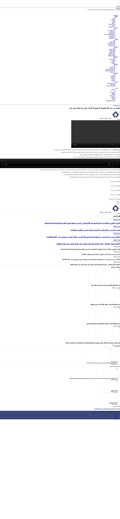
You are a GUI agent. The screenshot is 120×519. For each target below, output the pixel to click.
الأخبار (116, 16)
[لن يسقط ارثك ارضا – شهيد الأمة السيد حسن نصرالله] (108, 301)
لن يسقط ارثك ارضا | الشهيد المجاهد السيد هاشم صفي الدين (103, 323)
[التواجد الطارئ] (111, 389)
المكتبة (116, 64)
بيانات (116, 28)
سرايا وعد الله (112, 36)
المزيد (116, 82)
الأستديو (116, 73)
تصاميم (113, 79)
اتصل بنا (116, 415)
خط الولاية (112, 62)
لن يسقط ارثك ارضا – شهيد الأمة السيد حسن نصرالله (105, 304)
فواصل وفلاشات (111, 55)
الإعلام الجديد (112, 51)
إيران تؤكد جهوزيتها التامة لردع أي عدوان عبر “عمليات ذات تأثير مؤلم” (102, 362)
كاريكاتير (113, 80)
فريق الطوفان (112, 38)
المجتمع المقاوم (111, 83)
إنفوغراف (113, 75)
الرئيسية (115, 15)
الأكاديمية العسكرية (110, 85)
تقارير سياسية (112, 44)
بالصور (113, 23)
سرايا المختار (112, 33)
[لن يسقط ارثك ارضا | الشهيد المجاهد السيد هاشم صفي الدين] (108, 321)
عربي (116, 417)
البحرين (113, 20)
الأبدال (115, 149)
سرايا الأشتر (112, 31)
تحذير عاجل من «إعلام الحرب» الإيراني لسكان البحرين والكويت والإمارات (95, 230)
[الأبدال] (118, 6)
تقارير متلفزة (112, 53)
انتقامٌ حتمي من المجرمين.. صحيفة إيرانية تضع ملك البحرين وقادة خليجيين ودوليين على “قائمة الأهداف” (83, 237)
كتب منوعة (112, 72)
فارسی (116, 416)
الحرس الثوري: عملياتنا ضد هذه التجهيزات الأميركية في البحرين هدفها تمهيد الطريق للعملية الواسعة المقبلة (82, 223)
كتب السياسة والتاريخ (110, 70)
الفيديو (116, 46)
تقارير (116, 39)
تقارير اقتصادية (111, 43)
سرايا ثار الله (112, 35)
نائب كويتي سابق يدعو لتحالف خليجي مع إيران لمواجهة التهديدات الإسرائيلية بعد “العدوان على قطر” (92, 343)
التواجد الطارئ (114, 390)
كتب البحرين (112, 68)
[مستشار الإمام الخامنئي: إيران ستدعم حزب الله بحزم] (108, 282)
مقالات (113, 63)
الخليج (113, 21)
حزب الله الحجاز (111, 30)
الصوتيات (113, 77)
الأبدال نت (109, 118)
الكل (114, 18)
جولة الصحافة (112, 24)
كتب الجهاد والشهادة (110, 69)
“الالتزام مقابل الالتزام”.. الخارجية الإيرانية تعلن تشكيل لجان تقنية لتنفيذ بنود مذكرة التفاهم (88, 244)
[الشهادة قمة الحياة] (111, 401)
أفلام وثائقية (112, 49)
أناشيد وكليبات (111, 50)
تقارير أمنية (112, 41)
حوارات (113, 25)
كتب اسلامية (112, 67)
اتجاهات (113, 19)
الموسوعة (112, 84)
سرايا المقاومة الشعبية (109, 34)
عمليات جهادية (111, 54)
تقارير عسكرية (111, 45)
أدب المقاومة (112, 59)
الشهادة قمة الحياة (113, 402)
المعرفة (116, 56)
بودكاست (113, 78)
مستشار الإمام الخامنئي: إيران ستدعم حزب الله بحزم (105, 285)
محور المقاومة (111, 26)
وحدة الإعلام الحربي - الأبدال (98, 411)
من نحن (116, 413)
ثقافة (114, 60)
